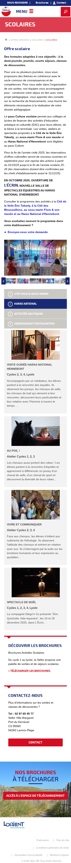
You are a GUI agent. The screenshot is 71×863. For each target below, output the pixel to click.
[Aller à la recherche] (65, 12)
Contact (35, 742)
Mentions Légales (59, 855)
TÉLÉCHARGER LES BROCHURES (30, 671)
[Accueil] (6, 11)
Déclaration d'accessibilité (28, 855)
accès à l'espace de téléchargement (35, 796)
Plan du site (62, 840)
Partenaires (42, 840)
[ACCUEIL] (6, 40)
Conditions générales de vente (52, 847)
